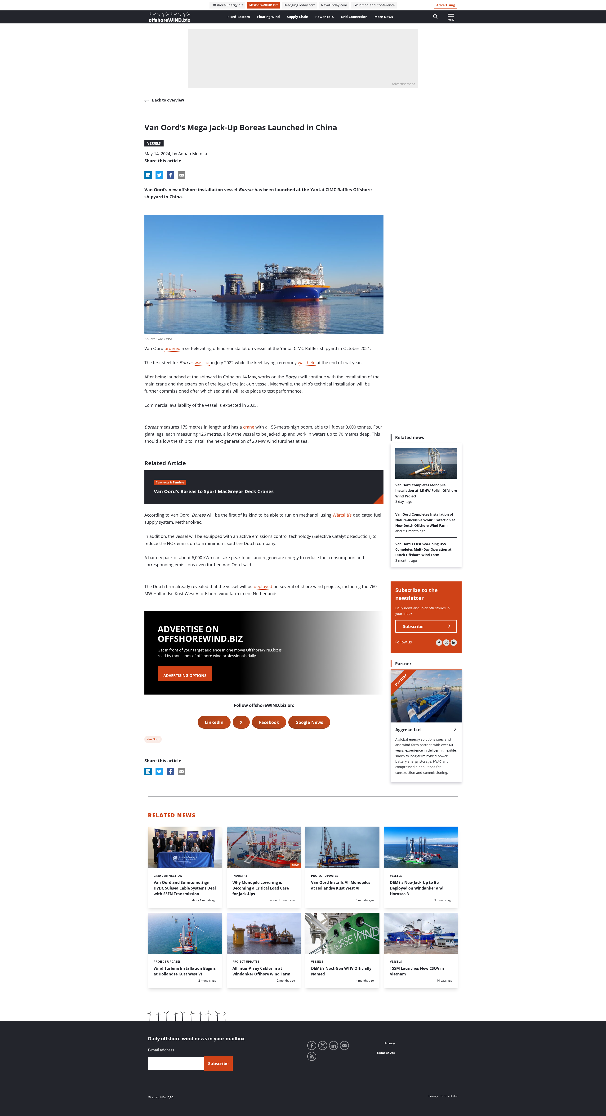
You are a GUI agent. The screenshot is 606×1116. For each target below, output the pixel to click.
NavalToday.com (334, 5)
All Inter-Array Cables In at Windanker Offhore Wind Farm (261, 971)
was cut (202, 362)
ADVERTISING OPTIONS (184, 675)
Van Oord (153, 740)
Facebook (269, 722)
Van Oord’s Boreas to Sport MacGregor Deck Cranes (214, 491)
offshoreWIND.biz (263, 5)
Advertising (445, 5)
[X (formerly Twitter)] (446, 642)
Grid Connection (354, 16)
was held (307, 362)
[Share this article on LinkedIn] (148, 175)
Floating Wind (268, 16)
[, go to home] (169, 17)
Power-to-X (324, 16)
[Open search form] (435, 16)
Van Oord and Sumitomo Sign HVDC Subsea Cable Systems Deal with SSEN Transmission (185, 888)
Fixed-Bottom (238, 16)
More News (383, 16)
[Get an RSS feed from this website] (311, 1056)
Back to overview (167, 100)
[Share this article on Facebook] (170, 175)
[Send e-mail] (344, 1045)
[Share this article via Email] (181, 175)
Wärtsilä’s (342, 515)
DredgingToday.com (299, 5)
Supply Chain (297, 16)
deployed (263, 586)
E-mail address (161, 1050)
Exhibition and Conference (374, 5)
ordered (172, 348)
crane (248, 427)
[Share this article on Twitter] (159, 175)
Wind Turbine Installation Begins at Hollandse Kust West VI (185, 971)
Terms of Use (386, 1053)
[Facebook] (439, 642)
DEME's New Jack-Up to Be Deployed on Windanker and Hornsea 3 (416, 888)
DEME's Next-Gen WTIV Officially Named (341, 971)
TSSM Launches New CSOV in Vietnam (417, 971)
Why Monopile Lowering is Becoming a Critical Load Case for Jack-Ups (260, 888)
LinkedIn (214, 722)
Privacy (389, 1043)
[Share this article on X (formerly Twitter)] (159, 771)
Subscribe (413, 626)
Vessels (154, 143)
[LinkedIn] (453, 642)
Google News (309, 722)
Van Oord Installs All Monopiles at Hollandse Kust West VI (340, 885)
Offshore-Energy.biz (227, 5)
